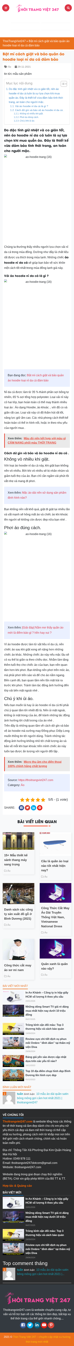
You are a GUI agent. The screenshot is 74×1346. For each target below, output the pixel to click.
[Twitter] (30, 1325)
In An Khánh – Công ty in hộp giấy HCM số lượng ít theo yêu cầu (47, 994)
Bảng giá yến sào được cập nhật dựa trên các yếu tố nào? (46, 1059)
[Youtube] (44, 1325)
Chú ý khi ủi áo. (27, 121)
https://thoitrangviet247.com (35, 780)
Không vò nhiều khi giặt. (31, 113)
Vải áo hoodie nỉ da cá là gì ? (31, 106)
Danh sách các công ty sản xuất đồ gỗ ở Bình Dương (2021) (18, 914)
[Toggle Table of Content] (62, 84)
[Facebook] (23, 1325)
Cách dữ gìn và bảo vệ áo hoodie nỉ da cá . (39, 110)
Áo (9, 66)
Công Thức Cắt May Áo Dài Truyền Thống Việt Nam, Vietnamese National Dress (55, 917)
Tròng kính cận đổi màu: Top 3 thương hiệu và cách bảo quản (45, 1026)
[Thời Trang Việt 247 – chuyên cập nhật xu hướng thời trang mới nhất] (37, 7)
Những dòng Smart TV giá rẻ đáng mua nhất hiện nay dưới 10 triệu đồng (47, 1010)
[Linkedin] (37, 1325)
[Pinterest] (51, 1325)
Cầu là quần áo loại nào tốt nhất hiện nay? (54, 866)
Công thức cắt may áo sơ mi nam (17, 968)
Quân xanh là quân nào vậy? (54, 966)
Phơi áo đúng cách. (29, 117)
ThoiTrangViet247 (14, 41)
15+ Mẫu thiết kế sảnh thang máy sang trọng (15, 860)
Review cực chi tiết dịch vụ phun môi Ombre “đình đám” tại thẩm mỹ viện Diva (48, 1042)
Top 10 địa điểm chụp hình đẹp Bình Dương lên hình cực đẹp (48, 1073)
